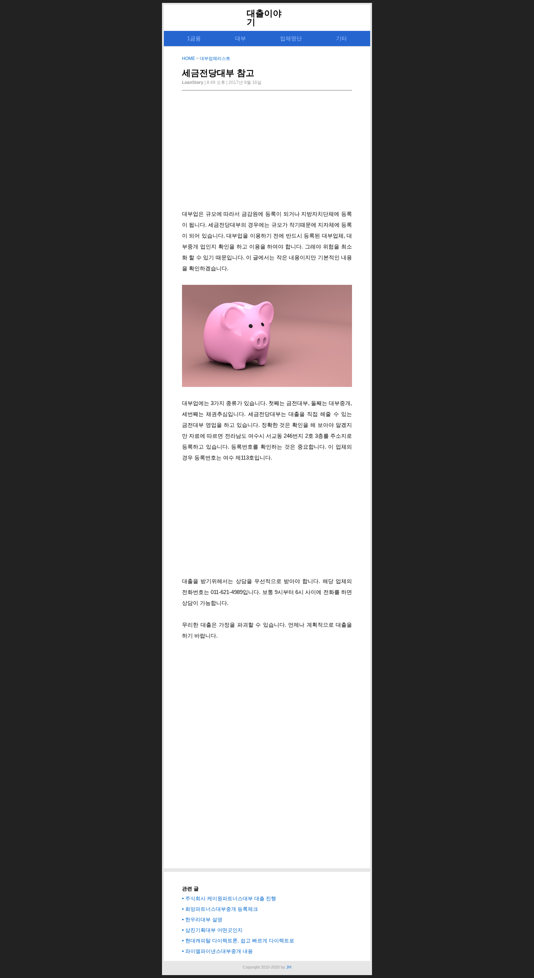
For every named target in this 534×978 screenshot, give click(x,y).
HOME (188, 58)
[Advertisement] (267, 152)
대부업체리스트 (215, 58)
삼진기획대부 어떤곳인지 (214, 930)
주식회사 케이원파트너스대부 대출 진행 (230, 898)
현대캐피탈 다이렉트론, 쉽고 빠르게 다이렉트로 (239, 940)
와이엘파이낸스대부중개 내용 (219, 951)
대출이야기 (264, 17)
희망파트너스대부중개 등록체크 (221, 909)
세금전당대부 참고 (218, 73)
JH (288, 967)
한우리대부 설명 (203, 919)
